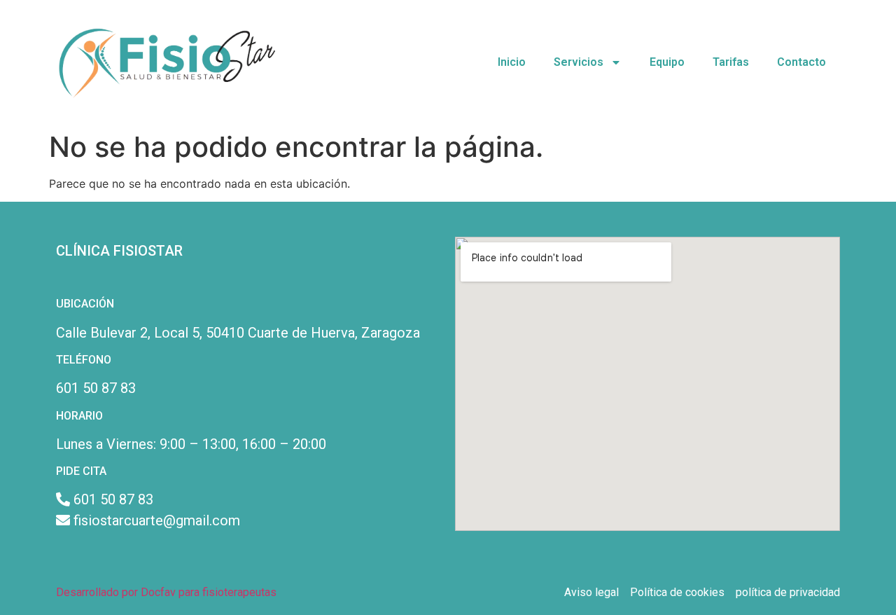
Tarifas (731, 62)
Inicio (512, 62)
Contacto (801, 62)
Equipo (667, 62)
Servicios (578, 62)
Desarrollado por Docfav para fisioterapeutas (166, 592)
